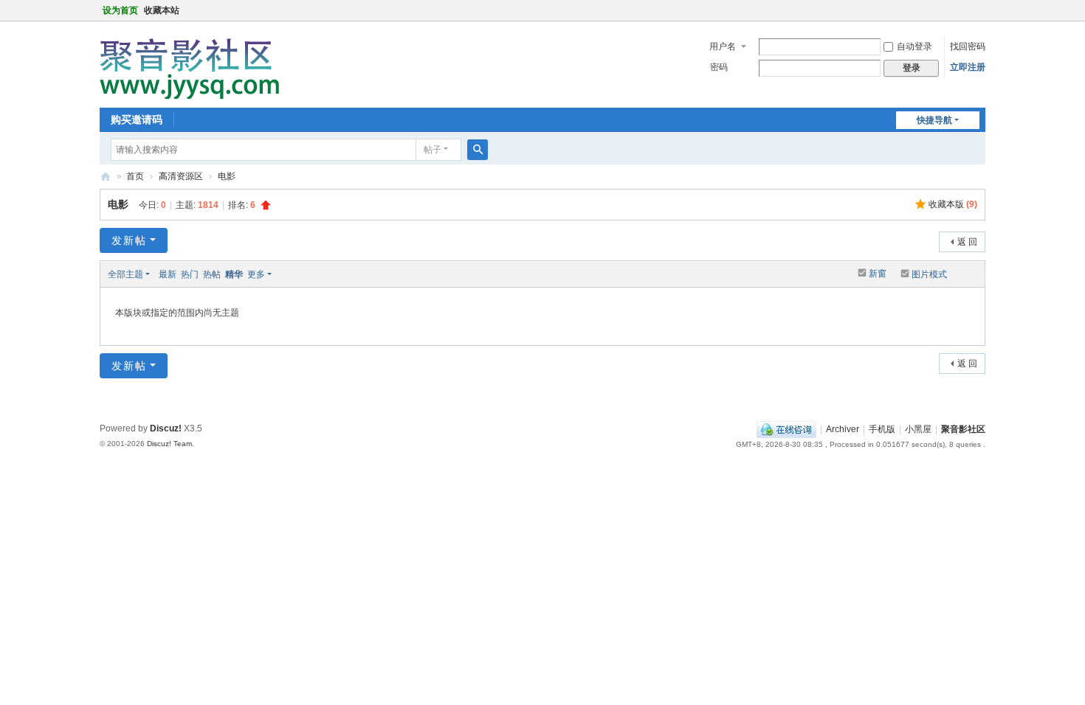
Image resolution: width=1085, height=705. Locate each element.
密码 (719, 67)
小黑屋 (918, 429)
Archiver (842, 429)
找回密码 (967, 46)
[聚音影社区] (195, 63)
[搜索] (477, 149)
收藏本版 (953, 204)
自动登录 (914, 46)
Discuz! (166, 428)
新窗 (877, 273)
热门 (190, 274)
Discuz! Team (169, 444)
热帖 (212, 274)
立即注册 (967, 67)
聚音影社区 (105, 176)
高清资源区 (181, 176)
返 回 (967, 242)
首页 (135, 176)
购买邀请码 (136, 119)
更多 (256, 274)
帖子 (432, 150)
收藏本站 (161, 10)
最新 (167, 274)
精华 (234, 274)
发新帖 (129, 240)
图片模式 (929, 274)
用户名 (722, 46)
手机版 (882, 429)
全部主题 (125, 274)
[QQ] (786, 429)
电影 (226, 176)
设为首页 (120, 10)
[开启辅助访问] (981, 10)
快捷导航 (934, 120)
